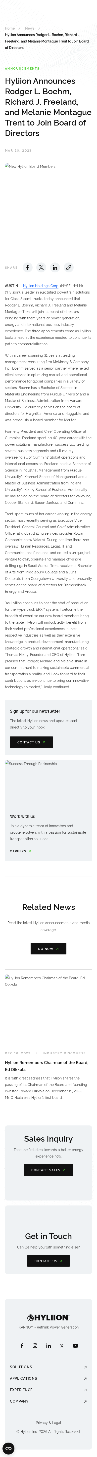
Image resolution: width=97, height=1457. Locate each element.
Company (19, 1401)
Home (10, 28)
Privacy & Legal (48, 1422)
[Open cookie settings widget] (8, 1449)
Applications (23, 1378)
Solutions (21, 1366)
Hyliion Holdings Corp (40, 285)
